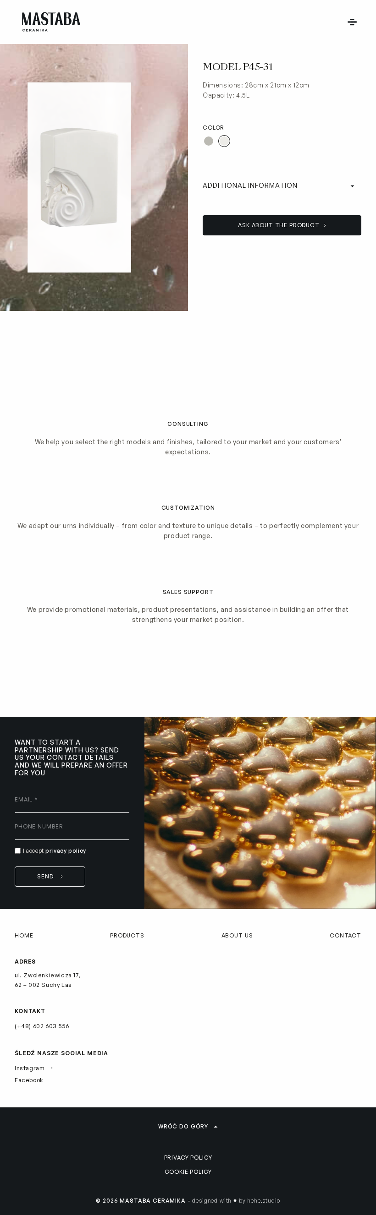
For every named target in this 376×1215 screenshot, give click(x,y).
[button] (352, 22)
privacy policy (65, 850)
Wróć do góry (183, 1126)
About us (237, 935)
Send (45, 876)
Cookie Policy (188, 1171)
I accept (54, 850)
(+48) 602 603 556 (42, 1026)
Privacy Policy (188, 1157)
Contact (345, 935)
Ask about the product (279, 225)
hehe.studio (263, 1200)
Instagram (29, 1068)
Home (24, 935)
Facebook (29, 1080)
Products (127, 935)
